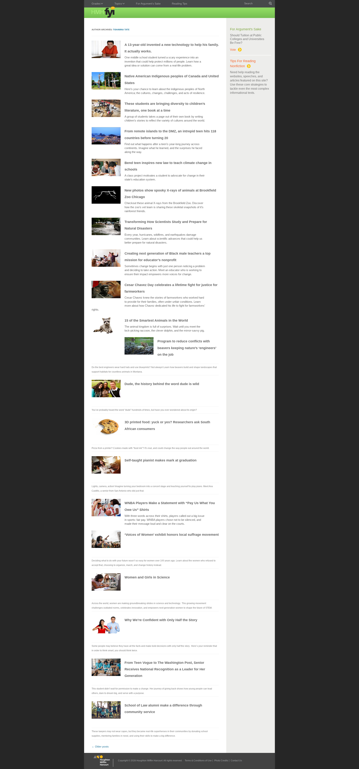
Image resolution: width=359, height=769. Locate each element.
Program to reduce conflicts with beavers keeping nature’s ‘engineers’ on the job (186, 347)
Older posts (100, 746)
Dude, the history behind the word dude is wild (162, 384)
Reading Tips (179, 3)
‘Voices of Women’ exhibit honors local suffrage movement (172, 535)
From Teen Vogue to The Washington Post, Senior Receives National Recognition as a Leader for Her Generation (165, 669)
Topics (117, 4)
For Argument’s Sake (148, 3)
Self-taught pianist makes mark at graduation (161, 460)
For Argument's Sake (245, 29)
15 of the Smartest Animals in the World (156, 320)
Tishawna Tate (121, 29)
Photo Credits (221, 760)
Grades (95, 4)
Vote (233, 49)
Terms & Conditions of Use (198, 760)
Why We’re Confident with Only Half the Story (161, 620)
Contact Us (236, 760)
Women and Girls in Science (147, 577)
